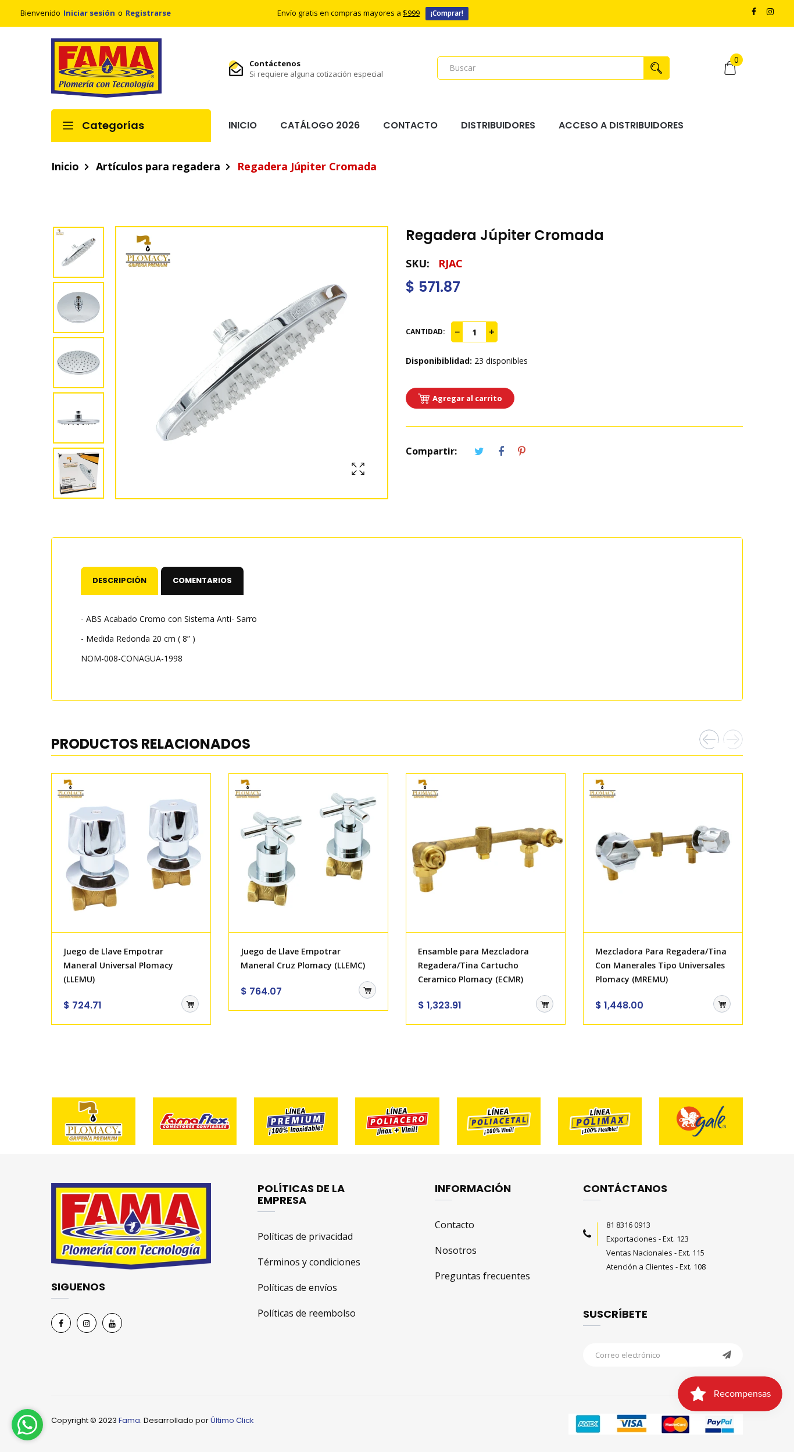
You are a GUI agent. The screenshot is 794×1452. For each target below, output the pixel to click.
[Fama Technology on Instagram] (86, 1323)
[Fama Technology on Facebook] (61, 1323)
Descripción (119, 580)
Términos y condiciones (308, 1262)
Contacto (454, 1224)
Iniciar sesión (89, 13)
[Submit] (190, 1004)
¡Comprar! (447, 13)
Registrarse (148, 13)
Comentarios (202, 580)
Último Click (232, 1420)
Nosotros (456, 1250)
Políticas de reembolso (306, 1313)
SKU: (418, 263)
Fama (129, 1420)
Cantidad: (425, 332)
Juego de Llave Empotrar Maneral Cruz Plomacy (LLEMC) (303, 958)
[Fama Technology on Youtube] (112, 1323)
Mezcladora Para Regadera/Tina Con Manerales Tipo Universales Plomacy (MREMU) (661, 965)
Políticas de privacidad (305, 1236)
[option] (83, 253)
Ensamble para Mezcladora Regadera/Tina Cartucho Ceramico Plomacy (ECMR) (473, 965)
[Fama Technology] (106, 68)
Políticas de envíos (297, 1287)
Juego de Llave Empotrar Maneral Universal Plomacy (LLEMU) (118, 965)
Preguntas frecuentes (482, 1275)
